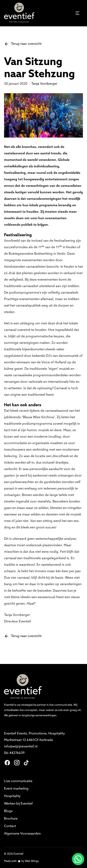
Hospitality (12, 796)
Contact (10, 826)
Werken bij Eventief (18, 803)
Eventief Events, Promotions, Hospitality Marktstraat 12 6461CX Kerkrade (35, 737)
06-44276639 (14, 753)
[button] (78, 859)
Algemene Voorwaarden (22, 833)
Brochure (11, 818)
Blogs (8, 811)
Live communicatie (18, 781)
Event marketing (16, 788)
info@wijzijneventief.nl (21, 746)
